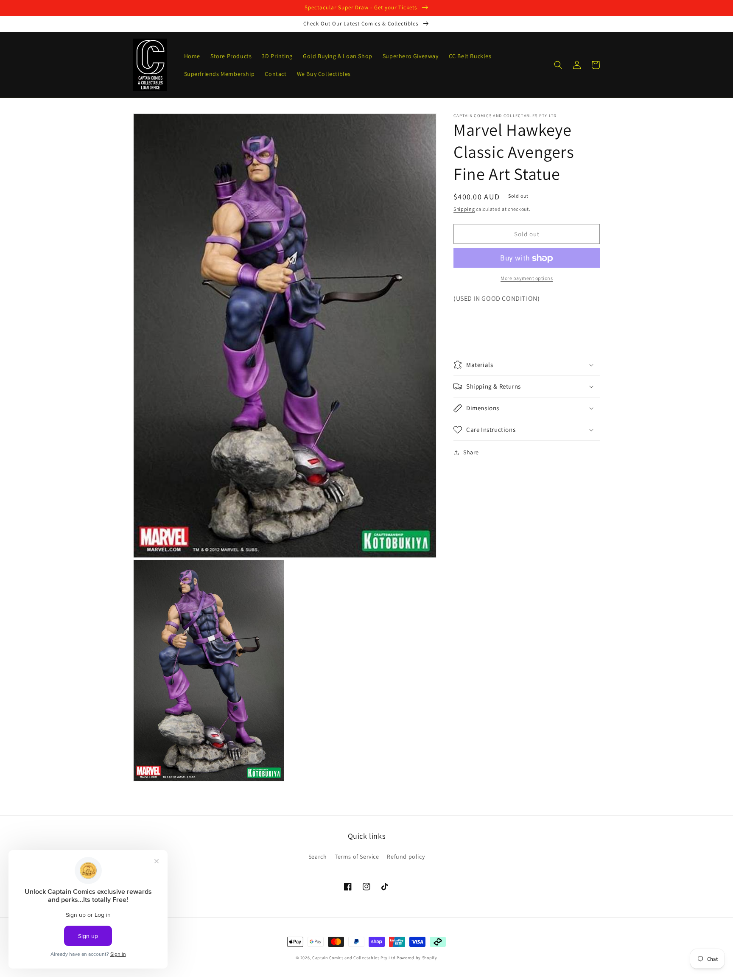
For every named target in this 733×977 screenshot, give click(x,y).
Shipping (464, 209)
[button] (558, 65)
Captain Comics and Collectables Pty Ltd (353, 957)
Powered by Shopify (417, 957)
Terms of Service (357, 856)
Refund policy (406, 856)
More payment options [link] (527, 278)
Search (317, 856)
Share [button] (471, 452)
